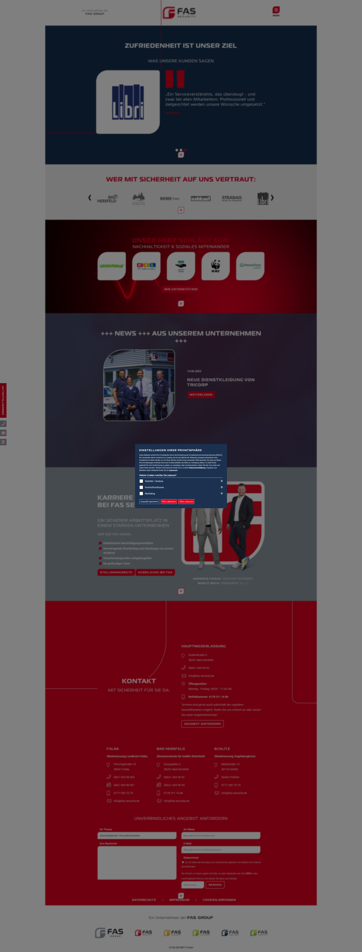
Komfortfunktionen (154, 487)
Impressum (173, 470)
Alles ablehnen (169, 501)
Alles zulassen (186, 501)
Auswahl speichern (149, 501)
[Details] (222, 481)
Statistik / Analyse (154, 481)
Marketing (150, 493)
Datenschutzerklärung (197, 468)
